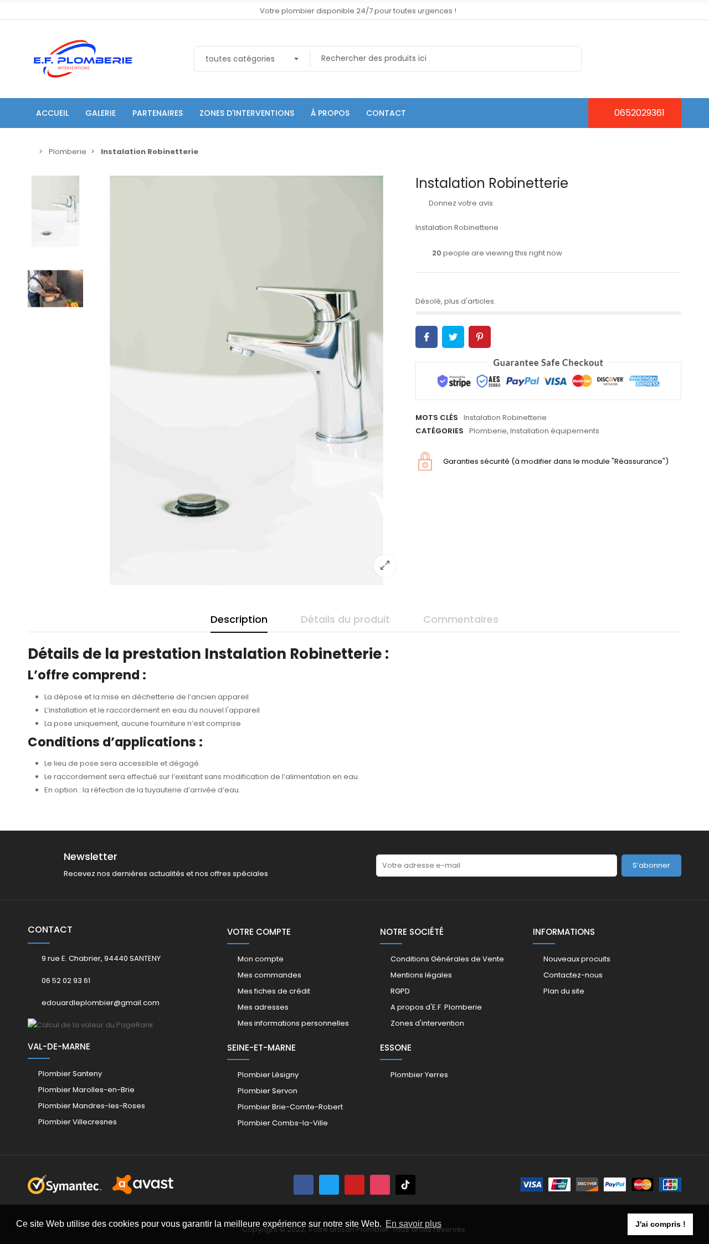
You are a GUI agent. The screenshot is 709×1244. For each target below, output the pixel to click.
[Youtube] (354, 1185)
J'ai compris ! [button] (660, 1224)
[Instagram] (380, 1185)
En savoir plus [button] (413, 1223)
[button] (634, 113)
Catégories (439, 431)
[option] (246, 380)
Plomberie (488, 431)
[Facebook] (304, 1185)
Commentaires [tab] (461, 619)
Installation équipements (554, 431)
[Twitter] (329, 1185)
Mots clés (436, 417)
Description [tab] (239, 619)
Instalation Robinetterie (505, 417)
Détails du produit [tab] (345, 619)
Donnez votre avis (460, 203)
